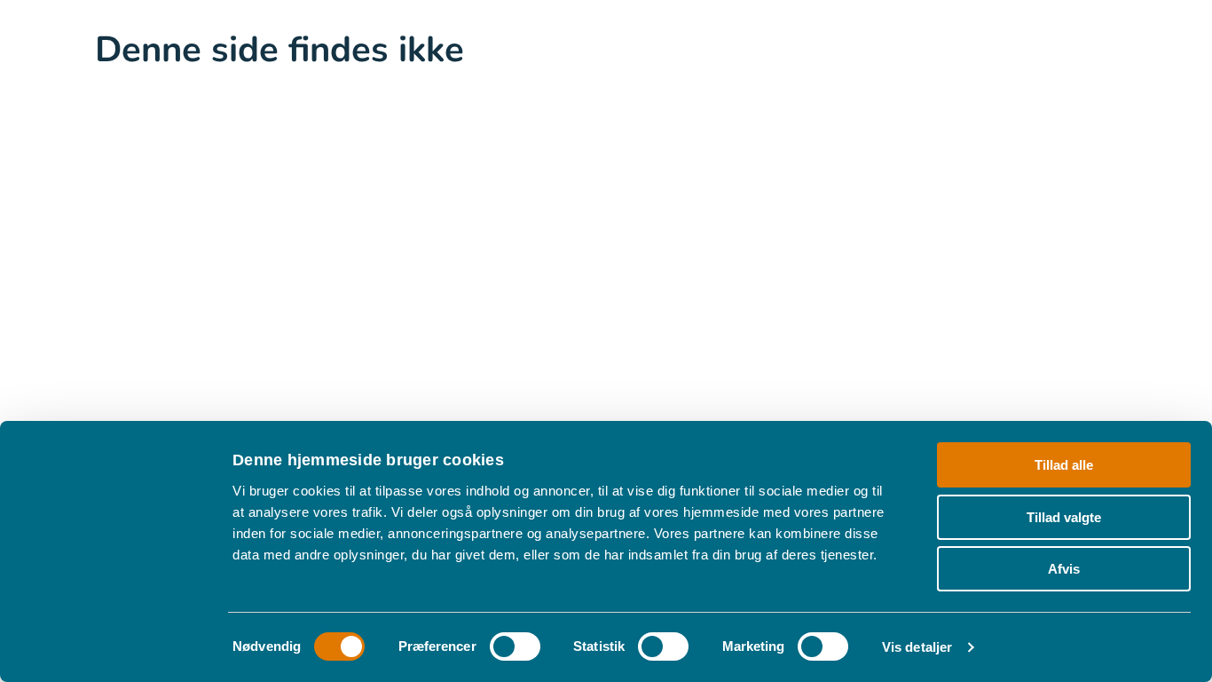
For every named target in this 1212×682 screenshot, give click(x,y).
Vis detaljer (917, 646)
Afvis (1064, 568)
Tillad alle (1064, 464)
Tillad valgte (1064, 517)
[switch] (515, 646)
